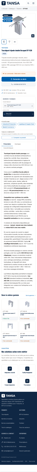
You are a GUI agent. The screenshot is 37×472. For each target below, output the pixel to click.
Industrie (21, 419)
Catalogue (12, 8)
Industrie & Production (9, 124)
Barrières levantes (7, 419)
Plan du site (32, 461)
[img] (18, 26)
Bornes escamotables (8, 423)
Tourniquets (5, 414)
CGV (26, 461)
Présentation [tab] (7, 144)
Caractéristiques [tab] (8, 148)
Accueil (5, 8)
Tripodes (19, 8)
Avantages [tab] (18, 144)
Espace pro (7, 438)
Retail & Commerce (8, 127)
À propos (22, 438)
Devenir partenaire (24, 451)
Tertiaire (21, 423)
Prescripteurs (23, 442)
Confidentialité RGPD (17, 461)
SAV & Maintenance (9, 442)
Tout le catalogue (7, 427)
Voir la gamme (30, 295)
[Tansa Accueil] (11, 3)
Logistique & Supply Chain (26, 124)
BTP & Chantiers (24, 414)
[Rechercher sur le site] (28, 3)
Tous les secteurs (24, 427)
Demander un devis (19, 79)
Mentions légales (6, 461)
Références (22, 446)
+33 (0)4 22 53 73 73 (19, 84)
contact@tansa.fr (9, 451)
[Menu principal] (33, 3)
